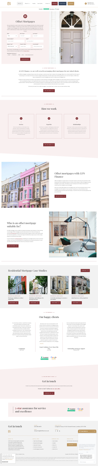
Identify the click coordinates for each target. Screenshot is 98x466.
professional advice (19, 238)
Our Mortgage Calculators (39, 449)
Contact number (10, 38)
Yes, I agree (5, 461)
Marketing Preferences (12, 53)
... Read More (41, 343)
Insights (33, 3)
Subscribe (71, 444)
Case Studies (39, 3)
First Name (22, 33)
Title (8, 33)
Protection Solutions (38, 447)
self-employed (13, 233)
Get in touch (48, 90)
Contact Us (47, 3)
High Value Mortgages (38, 441)
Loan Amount (35, 44)
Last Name (35, 33)
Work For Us (55, 449)
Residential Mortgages (38, 443)
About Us (27, 3)
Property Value (23, 44)
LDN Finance (9, 3)
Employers (55, 3)
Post (23, 55)
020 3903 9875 (56, 388)
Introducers (71, 3)
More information (8, 459)
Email (27, 38)
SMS (19, 55)
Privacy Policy (26, 51)
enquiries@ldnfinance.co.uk (41, 430)
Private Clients (62, 3)
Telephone (14, 55)
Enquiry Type (10, 44)
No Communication (29, 55)
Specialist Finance (37, 445)
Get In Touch (59, 196)
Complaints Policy (21, 454)
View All (84, 270)
